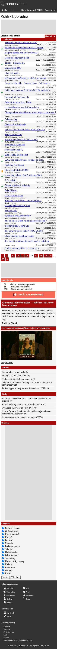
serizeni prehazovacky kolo (17, 205)
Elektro (8, 564)
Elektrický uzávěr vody (15, 124)
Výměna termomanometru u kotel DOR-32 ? (25, 129)
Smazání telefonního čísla (17, 97)
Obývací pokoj (12, 531)
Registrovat (50, 10)
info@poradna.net (36, 646)
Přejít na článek (9, 323)
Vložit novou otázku (10, 36)
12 (13, 255)
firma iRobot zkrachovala (13, 372)
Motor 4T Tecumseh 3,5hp (17, 58)
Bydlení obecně (12, 528)
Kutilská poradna (14, 16)
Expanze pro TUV (13, 68)
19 (45, 255)
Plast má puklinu (12, 73)
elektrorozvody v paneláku (17, 226)
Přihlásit (40, 10)
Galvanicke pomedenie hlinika (18, 102)
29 (16, 385)
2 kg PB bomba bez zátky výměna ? (21, 53)
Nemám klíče (11, 210)
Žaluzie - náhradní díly (15, 63)
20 (50, 255)
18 (41, 255)
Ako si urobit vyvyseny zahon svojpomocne (22, 404)
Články (4, 394)
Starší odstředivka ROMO (16, 170)
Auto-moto (10, 567)
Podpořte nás (7, 280)
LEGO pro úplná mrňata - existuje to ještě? (24, 160)
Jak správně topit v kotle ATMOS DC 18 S (24, 231)
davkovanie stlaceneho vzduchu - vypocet (24, 47)
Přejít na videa (7, 363)
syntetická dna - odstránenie (18, 216)
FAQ (5, 635)
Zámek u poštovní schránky (17, 185)
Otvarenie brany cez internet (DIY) (17, 408)
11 (47, 388)
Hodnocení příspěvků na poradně (17, 379)
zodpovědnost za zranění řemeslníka (22, 107)
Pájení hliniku (11, 190)
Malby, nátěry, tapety (14, 561)
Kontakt (6, 638)
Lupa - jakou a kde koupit (16, 155)
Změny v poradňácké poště (14, 375)
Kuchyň (8, 537)
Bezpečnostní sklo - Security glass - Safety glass (27, 83)
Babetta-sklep (11, 119)
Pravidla (6, 626)
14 (22, 255)
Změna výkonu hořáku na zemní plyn (22, 248)
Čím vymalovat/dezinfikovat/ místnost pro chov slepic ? (30, 112)
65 (3, 259)
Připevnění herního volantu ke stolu (21, 42)
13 (18, 255)
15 (27, 255)
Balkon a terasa (12, 546)
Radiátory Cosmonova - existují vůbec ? (23, 200)
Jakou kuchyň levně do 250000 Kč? (21, 139)
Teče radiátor (11, 180)
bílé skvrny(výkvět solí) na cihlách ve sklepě (25, 78)
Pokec (8, 573)
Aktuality (5, 367)
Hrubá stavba (11, 552)
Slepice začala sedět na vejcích (19, 236)
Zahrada (9, 543)
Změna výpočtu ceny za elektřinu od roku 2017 (23, 388)
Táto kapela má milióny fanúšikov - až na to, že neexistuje (25, 328)
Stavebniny (10, 558)
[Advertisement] (28, 27)
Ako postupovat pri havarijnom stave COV (21, 417)
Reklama (6, 629)
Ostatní (8, 570)
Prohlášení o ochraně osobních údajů (17, 640)
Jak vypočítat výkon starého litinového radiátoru (27, 241)
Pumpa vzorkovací (13, 134)
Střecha (8, 549)
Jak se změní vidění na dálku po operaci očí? (26, 221)
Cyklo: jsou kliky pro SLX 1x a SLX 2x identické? (27, 90)
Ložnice (8, 540)
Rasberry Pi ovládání (14, 165)
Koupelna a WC (12, 534)
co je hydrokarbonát (14, 195)
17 (36, 255)
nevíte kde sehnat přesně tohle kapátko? (23, 175)
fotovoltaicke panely (14, 150)
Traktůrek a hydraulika (15, 144)
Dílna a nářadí (11, 555)
